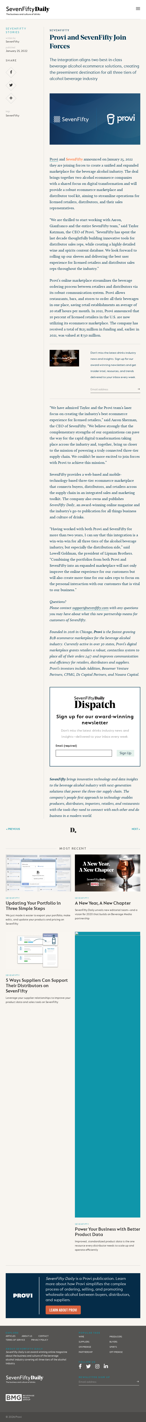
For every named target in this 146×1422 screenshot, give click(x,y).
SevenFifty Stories (16, 30)
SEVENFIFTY (13, 898)
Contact (43, 1336)
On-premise (85, 1347)
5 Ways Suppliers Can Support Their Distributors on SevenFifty (37, 985)
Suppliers (84, 1341)
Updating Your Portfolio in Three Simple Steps (33, 905)
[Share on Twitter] (11, 85)
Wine (81, 1336)
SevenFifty (12, 41)
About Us (27, 1336)
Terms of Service (15, 1340)
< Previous (13, 829)
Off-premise (116, 1352)
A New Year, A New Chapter (103, 903)
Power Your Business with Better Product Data (107, 1232)
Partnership (86, 1352)
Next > (136, 829)
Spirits (113, 1347)
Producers (116, 1336)
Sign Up (125, 753)
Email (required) (66, 745)
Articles (10, 1336)
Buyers (113, 1341)
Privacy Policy (39, 1340)
